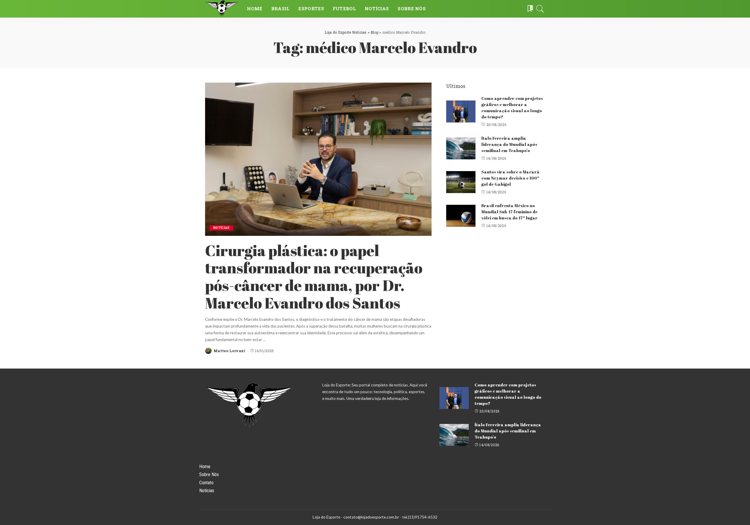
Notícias (221, 228)
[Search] (540, 9)
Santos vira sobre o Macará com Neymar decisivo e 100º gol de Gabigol (510, 178)
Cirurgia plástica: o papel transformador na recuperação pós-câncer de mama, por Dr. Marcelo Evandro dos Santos (313, 276)
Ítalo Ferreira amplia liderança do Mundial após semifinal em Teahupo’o (509, 144)
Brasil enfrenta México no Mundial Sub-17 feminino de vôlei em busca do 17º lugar (509, 212)
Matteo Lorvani (230, 350)
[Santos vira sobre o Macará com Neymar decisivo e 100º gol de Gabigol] (460, 182)
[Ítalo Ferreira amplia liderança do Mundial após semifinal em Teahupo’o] (460, 148)
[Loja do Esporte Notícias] (221, 9)
